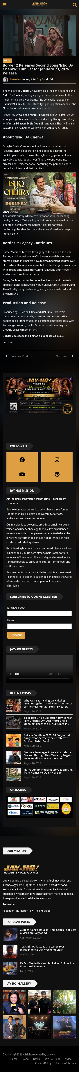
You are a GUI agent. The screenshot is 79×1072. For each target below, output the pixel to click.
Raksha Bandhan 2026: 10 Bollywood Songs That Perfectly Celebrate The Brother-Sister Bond (47, 738)
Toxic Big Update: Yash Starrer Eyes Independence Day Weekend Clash (42, 948)
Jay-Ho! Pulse (52, 1058)
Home (13, 1058)
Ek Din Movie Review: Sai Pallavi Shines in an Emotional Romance (48, 964)
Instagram (22, 910)
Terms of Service (66, 1063)
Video (68, 1058)
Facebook (8, 910)
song (52, 159)
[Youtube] (22, 474)
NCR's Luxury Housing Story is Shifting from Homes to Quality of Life (48, 771)
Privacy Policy (43, 1063)
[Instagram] (57, 459)
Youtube (45, 910)
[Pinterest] (57, 474)
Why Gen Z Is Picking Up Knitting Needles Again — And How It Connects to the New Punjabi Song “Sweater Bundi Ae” (48, 705)
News (36, 1058)
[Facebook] (22, 459)
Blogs (25, 1058)
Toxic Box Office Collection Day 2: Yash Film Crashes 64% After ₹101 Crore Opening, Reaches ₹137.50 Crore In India (48, 722)
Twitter (34, 910)
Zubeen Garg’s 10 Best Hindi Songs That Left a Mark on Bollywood (48, 931)
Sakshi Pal (47, 79)
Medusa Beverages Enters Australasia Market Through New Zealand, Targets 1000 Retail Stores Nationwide (48, 755)
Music (7, 60)
